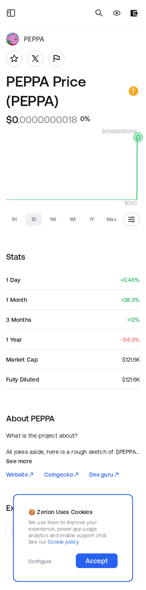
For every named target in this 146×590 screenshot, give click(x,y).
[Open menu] (11, 13)
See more (19, 461)
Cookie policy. (63, 541)
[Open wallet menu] (134, 13)
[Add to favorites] (14, 58)
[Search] (99, 13)
